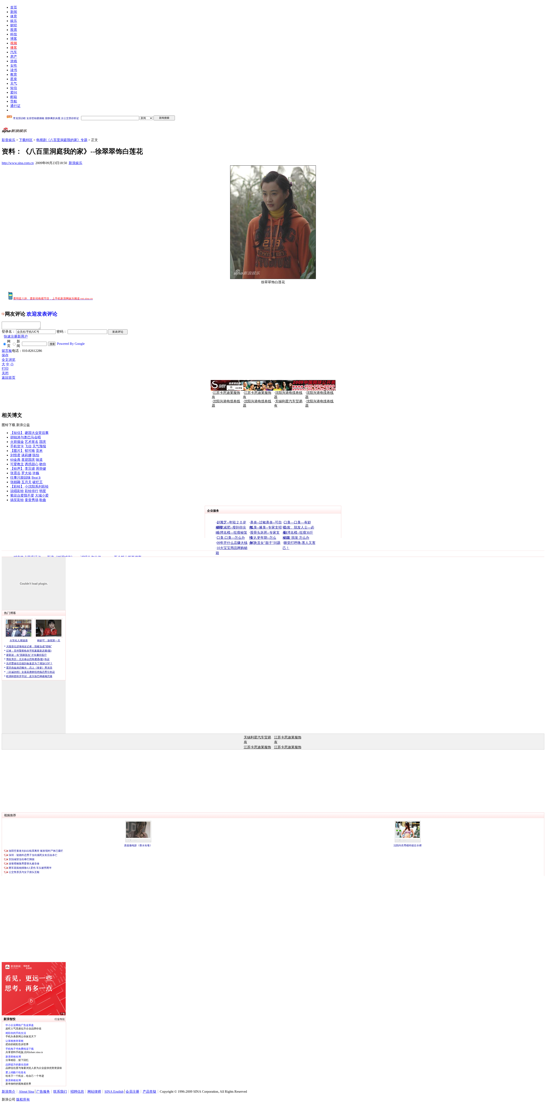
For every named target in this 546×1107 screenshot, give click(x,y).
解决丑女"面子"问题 (265, 543)
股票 (13, 30)
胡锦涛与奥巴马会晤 (25, 437)
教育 (13, 74)
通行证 (15, 106)
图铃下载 (8, 425)
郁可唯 (30, 450)
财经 (13, 25)
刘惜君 (15, 455)
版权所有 (23, 1099)
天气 (13, 83)
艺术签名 (31, 442)
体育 (13, 16)
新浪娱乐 (75, 163)
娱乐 (13, 21)
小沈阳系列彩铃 (37, 486)
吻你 (42, 464)
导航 (13, 101)
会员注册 (132, 1091)
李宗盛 (30, 468)
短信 (13, 88)
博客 (13, 38)
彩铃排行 (31, 491)
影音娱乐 (8, 140)
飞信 (28, 446)
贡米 (39, 450)
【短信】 (17, 433)
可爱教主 (17, 464)
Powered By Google (71, 343)
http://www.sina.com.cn (18, 163)
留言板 (7, 351)
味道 (39, 459)
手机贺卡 (17, 446)
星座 (13, 79)
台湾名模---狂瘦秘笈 (232, 532)
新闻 (13, 12)
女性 (13, 65)
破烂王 (37, 482)
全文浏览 (8, 359)
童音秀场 (31, 500)
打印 (5, 368)
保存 (5, 355)
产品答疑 (149, 1091)
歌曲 (42, 500)
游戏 (13, 61)
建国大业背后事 (37, 433)
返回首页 (8, 377)
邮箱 (13, 97)
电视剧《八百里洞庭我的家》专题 (61, 140)
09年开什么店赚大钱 (232, 543)
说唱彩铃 (17, 491)
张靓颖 (15, 482)
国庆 (42, 442)
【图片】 (17, 450)
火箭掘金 (17, 442)
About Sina (26, 1091)
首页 (13, 7)
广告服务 (43, 1091)
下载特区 (26, 140)
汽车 (13, 52)
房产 (13, 56)
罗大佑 (26, 473)
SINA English (114, 1091)
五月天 (26, 482)
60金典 (15, 459)
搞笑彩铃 (17, 500)
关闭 (5, 373)
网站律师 (94, 1091)
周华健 (41, 468)
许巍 (35, 473)
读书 (13, 70)
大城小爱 (42, 495)
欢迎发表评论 (42, 314)
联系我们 (60, 1091)
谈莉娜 (26, 455)
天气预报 (39, 446)
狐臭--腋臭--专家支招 (266, 527)
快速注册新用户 (16, 336)
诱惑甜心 (31, 464)
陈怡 (35, 455)
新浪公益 (23, 425)
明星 (42, 491)
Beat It (36, 477)
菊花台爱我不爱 (22, 495)
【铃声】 (17, 468)
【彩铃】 (17, 486)
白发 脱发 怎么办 (296, 537)
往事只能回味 (20, 477)
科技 (13, 34)
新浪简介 (8, 1091)
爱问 (13, 92)
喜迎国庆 (28, 459)
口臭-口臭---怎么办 (231, 537)
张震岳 (15, 473)
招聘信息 (77, 1091)
